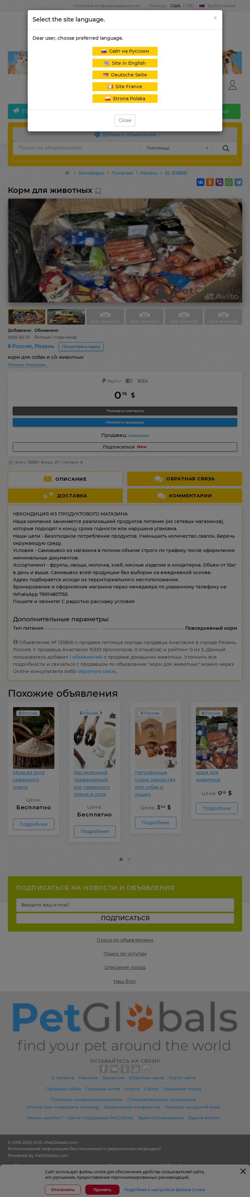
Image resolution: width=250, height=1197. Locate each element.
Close (125, 120)
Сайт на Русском (127, 51)
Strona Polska (127, 98)
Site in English (127, 63)
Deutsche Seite (127, 75)
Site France (127, 86)
